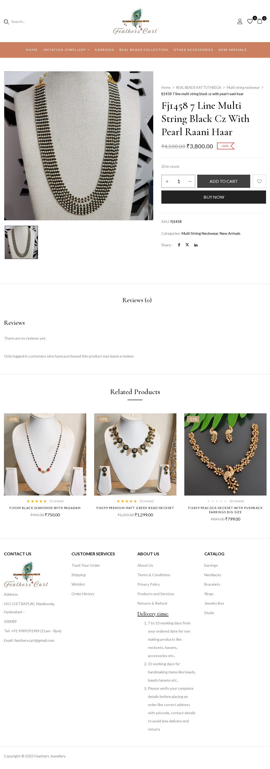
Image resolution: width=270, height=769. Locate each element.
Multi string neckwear (243, 87)
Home (166, 87)
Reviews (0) (137, 300)
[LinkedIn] (195, 245)
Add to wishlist (259, 181)
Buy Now (214, 196)
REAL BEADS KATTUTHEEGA (198, 87)
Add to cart (224, 181)
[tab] (137, 301)
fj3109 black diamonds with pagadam (45, 508)
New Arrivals (230, 233)
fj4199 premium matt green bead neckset (135, 508)
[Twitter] (187, 245)
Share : (167, 245)
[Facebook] (179, 245)
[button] (261, 21)
